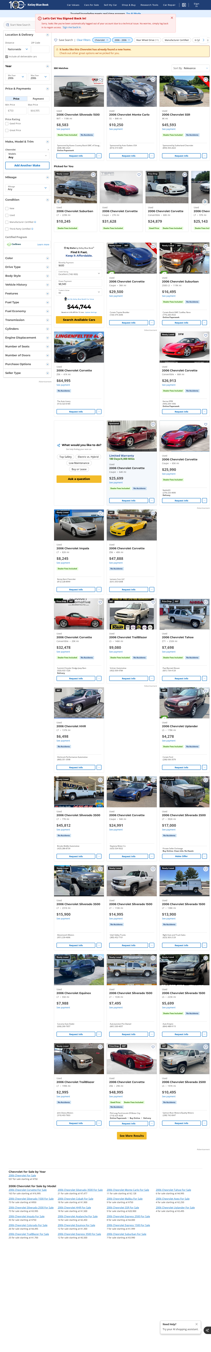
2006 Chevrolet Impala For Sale (26, 1216)
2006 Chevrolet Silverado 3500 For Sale (80, 1190)
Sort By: (177, 68)
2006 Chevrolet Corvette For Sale (28, 1190)
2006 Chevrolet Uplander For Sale (175, 1207)
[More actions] (99, 155)
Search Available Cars (79, 320)
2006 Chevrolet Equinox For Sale (76, 1225)
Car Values (73, 5)
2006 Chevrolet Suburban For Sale (126, 1234)
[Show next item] (150, 436)
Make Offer (181, 856)
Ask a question (79, 479)
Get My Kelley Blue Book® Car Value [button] (80, 299)
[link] (87, 135)
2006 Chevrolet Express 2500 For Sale (128, 1216)
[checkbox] (13, 124)
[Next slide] (205, 202)
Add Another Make (27, 165)
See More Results (132, 1136)
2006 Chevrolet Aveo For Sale (173, 1198)
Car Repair (169, 5)
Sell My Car (110, 5)
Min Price (10, 104)
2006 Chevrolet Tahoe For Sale (173, 1190)
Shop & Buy (129, 5)
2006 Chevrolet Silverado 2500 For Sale (31, 1207)
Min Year (12, 75)
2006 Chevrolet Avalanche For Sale (78, 1216)
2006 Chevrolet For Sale (22, 1175)
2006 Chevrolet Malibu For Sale (125, 1198)
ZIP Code (35, 42)
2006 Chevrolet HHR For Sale (74, 1207)
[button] (184, 5)
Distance (9, 42)
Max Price (33, 104)
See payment (63, 129)
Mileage (11, 186)
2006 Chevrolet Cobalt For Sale (75, 1198)
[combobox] (27, 25)
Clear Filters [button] (84, 40)
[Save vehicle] (100, 79)
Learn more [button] (43, 244)
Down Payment (65, 281)
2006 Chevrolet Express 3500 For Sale (79, 1234)
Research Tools (149, 5)
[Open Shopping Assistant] (207, 1330)
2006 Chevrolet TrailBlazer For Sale (29, 1234)
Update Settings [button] (91, 312)
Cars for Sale (91, 5)
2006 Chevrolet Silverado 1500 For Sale (31, 1198)
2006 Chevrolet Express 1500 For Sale (128, 1225)
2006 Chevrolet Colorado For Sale (28, 1225)
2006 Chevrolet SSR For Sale (123, 1207)
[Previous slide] (58, 202)
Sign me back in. (72, 27)
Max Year (35, 75)
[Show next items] (203, 40)
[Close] (196, 1324)
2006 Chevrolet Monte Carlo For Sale (128, 1190)
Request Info (76, 155)
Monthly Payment (66, 263)
